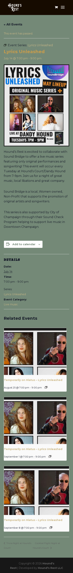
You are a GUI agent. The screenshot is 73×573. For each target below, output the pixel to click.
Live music (11, 304)
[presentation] (35, 351)
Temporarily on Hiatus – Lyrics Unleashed (33, 380)
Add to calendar (23, 244)
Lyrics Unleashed (15, 294)
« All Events (13, 24)
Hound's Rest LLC (50, 568)
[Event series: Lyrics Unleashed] (46, 387)
